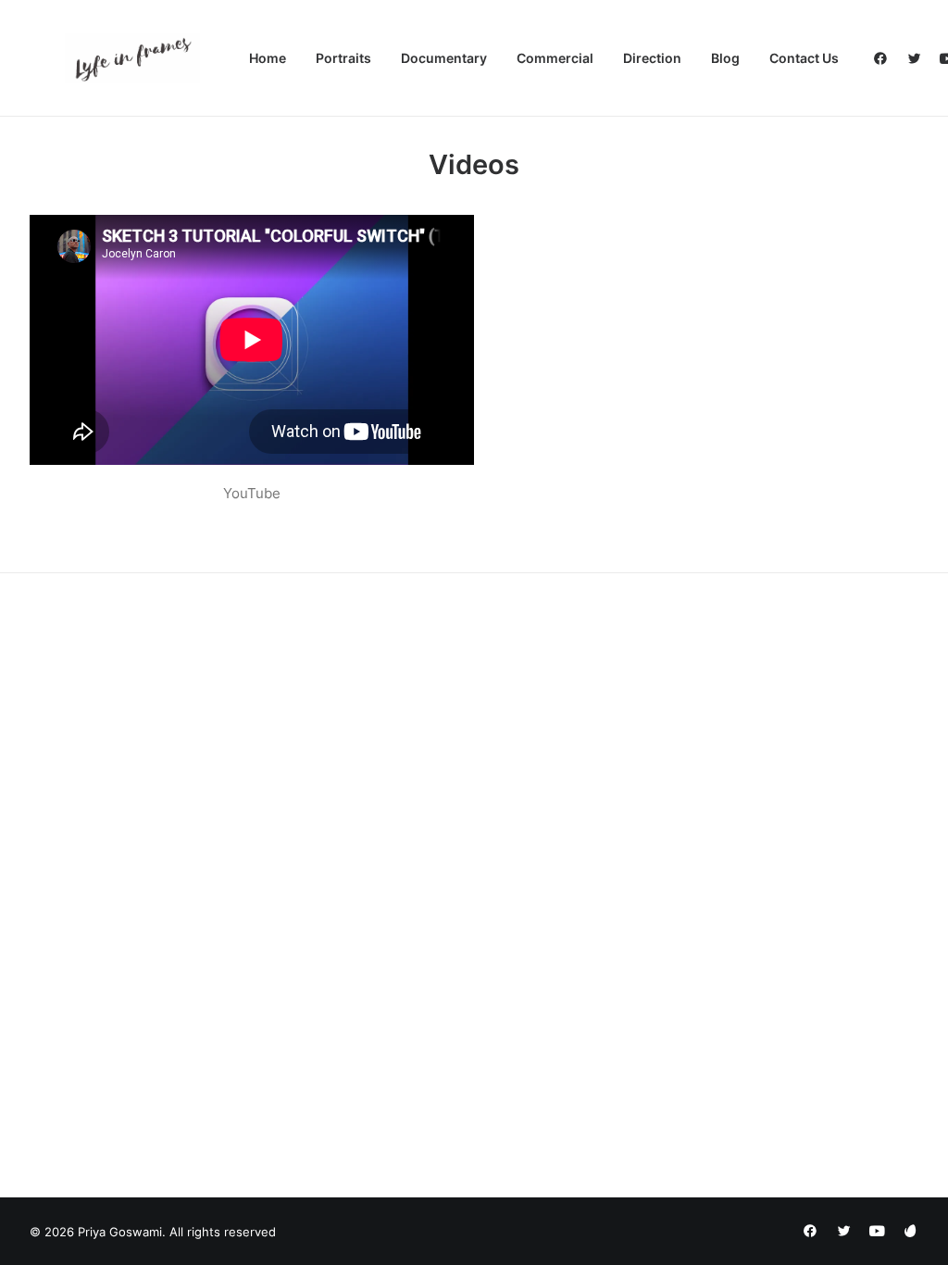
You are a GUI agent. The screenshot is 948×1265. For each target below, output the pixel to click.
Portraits (343, 58)
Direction (652, 58)
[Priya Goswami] (133, 58)
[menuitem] (267, 58)
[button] (884, 58)
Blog (725, 58)
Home (267, 58)
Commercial (555, 58)
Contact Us (804, 58)
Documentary (444, 58)
